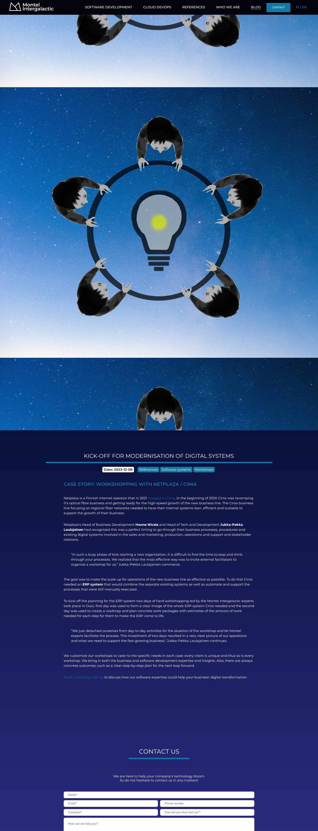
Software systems (176, 470)
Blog (256, 7)
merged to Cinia (161, 498)
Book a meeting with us (83, 677)
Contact (278, 7)
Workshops (204, 470)
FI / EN (301, 7)
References (193, 7)
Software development (108, 7)
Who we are (228, 7)
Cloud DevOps (157, 7)
